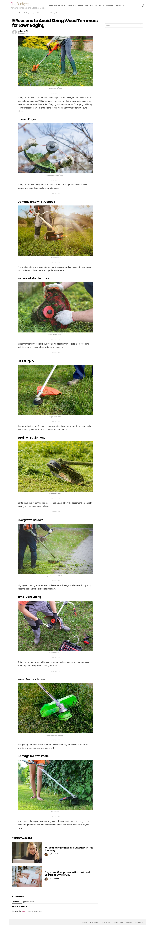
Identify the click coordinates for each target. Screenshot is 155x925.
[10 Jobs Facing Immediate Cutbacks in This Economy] (27, 852)
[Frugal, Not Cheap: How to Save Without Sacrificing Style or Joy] (27, 876)
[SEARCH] (143, 5)
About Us (120, 5)
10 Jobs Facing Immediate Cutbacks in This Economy (68, 849)
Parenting (83, 5)
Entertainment (106, 5)
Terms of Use (105, 922)
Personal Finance (57, 5)
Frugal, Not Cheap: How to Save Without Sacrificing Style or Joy (67, 873)
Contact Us (139, 922)
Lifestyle (72, 5)
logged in (25, 911)
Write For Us (94, 922)
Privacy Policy (118, 922)
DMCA (84, 922)
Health (93, 5)
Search (140, 25)
